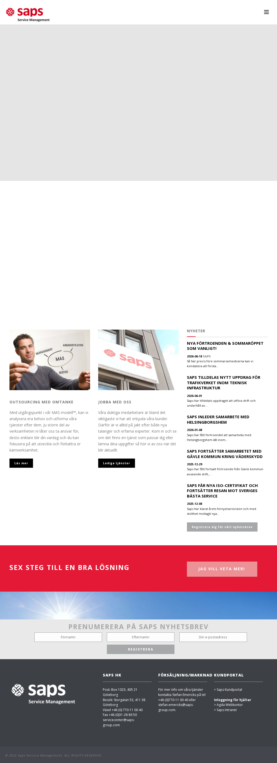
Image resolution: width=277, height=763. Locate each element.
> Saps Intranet (225, 710)
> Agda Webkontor (228, 704)
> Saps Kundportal (228, 689)
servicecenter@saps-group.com (119, 722)
